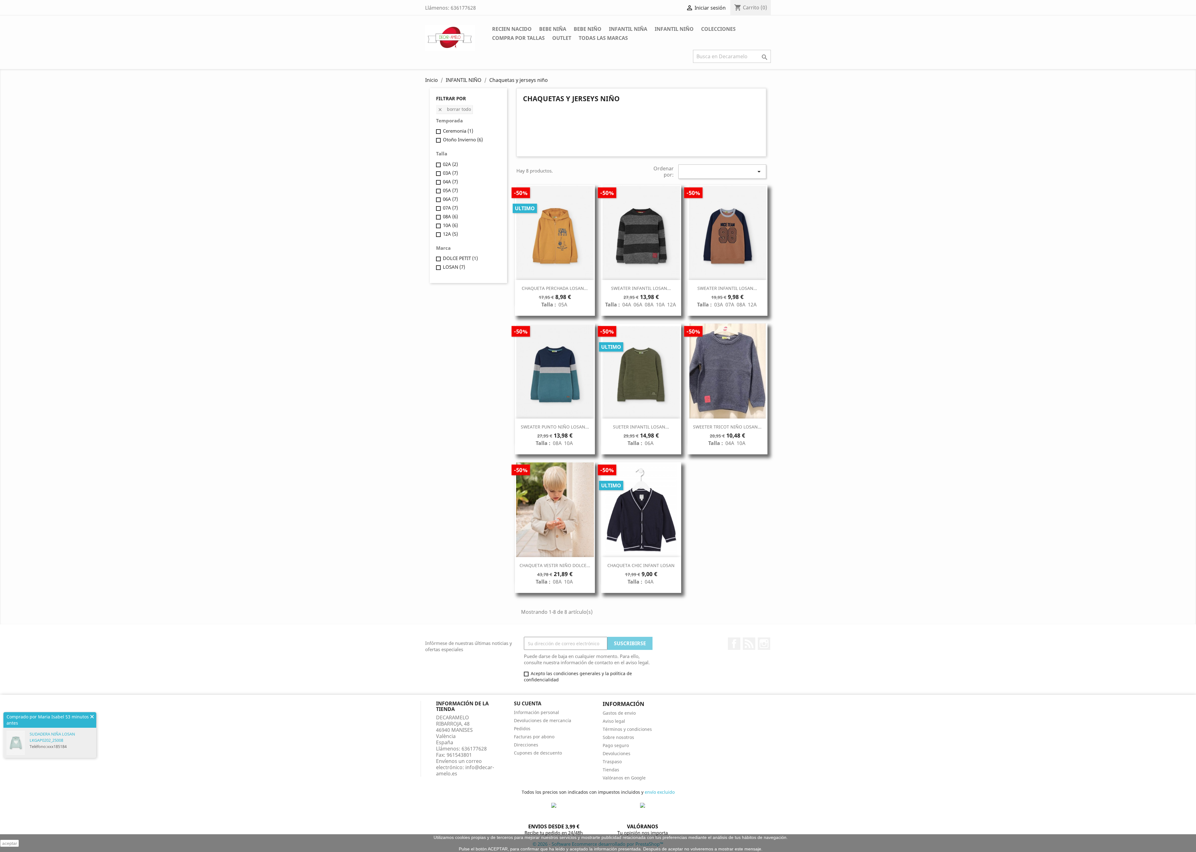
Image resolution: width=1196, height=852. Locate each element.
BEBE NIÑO (587, 29)
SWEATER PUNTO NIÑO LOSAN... (555, 427)
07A (450, 208)
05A (450, 190)
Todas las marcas (603, 38)
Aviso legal (614, 721)
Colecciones (718, 29)
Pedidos (522, 728)
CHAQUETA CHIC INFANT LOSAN (641, 565)
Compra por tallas (518, 38)
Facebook (734, 643)
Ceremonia (458, 131)
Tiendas (611, 770)
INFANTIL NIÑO (674, 29)
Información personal (536, 712)
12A (450, 234)
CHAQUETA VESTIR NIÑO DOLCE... (555, 565)
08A (450, 216)
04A (450, 181)
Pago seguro (616, 745)
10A (450, 225)
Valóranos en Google (624, 778)
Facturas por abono (534, 737)
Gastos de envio (619, 713)
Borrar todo (454, 109)
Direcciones (526, 745)
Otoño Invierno (463, 139)
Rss (749, 643)
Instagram (764, 643)
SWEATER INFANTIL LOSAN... (641, 288)
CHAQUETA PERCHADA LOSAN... (555, 288)
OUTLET (561, 38)
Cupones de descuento (538, 753)
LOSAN (454, 267)
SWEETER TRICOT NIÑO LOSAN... (727, 427)
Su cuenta (527, 703)
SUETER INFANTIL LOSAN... (641, 427)
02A (450, 164)
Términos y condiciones (627, 729)
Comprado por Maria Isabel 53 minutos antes (48, 720)
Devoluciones (616, 753)
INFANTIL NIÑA (628, 29)
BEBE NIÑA (552, 29)
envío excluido (660, 792)
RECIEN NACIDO (512, 29)
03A (450, 173)
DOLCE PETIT (460, 258)
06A (450, 199)
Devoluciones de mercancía (542, 720)
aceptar (9, 843)
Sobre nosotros (618, 737)
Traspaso (612, 761)
